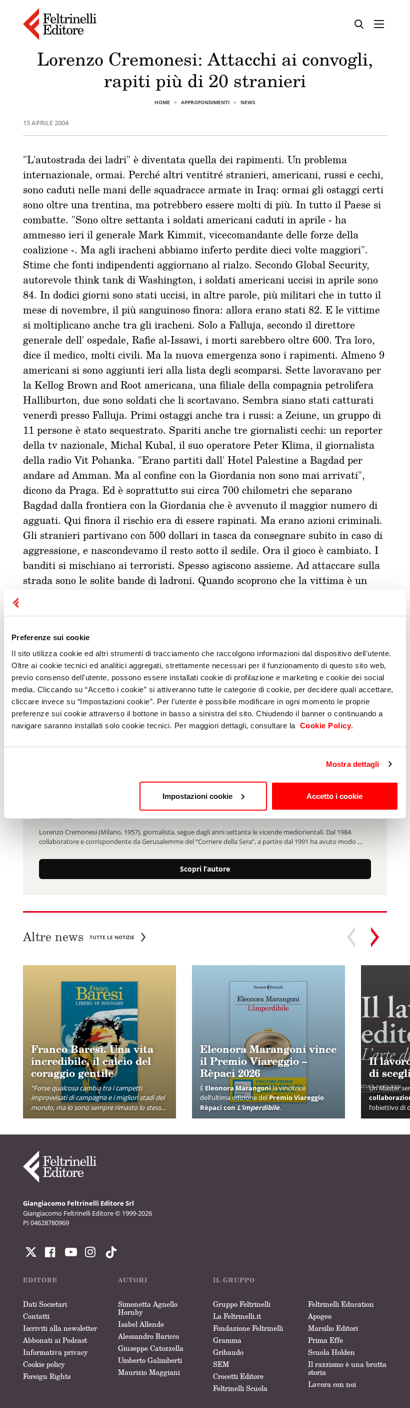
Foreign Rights (46, 1376)
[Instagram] (109, 1252)
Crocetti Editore (238, 1376)
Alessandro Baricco (148, 1336)
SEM (221, 1364)
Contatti (36, 1316)
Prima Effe (325, 1340)
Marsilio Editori (333, 1328)
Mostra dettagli (353, 764)
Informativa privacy (55, 1352)
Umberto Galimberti (150, 1360)
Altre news (78, 937)
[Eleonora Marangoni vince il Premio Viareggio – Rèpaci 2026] (268, 1041)
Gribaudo (228, 1352)
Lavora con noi (332, 1384)
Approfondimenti (205, 102)
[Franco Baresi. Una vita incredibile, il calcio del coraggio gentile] (99, 1041)
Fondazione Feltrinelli (248, 1328)
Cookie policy (44, 1364)
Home (162, 102)
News (248, 102)
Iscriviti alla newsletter (60, 1328)
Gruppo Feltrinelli (241, 1304)
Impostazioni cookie (197, 795)
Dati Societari (45, 1304)
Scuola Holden (331, 1352)
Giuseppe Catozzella (151, 1348)
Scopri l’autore (205, 869)
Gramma (227, 1340)
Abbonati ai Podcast (55, 1340)
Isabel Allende (141, 1324)
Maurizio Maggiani (149, 1372)
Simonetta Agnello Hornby (148, 1308)
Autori (133, 1280)
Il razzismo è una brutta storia (347, 1368)
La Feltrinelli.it (237, 1316)
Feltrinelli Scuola (240, 1388)
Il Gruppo (234, 1280)
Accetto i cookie (334, 795)
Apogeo (320, 1316)
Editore (40, 1280)
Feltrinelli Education (341, 1304)
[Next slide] (375, 937)
